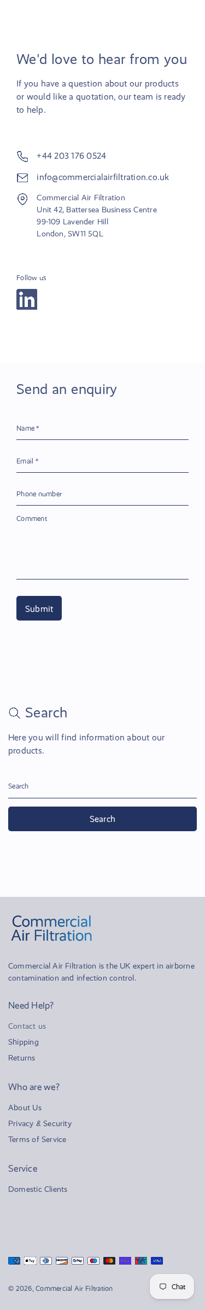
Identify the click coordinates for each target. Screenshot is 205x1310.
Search (102, 819)
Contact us (27, 1026)
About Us (25, 1107)
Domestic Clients (37, 1189)
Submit (39, 609)
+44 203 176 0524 (71, 155)
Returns (22, 1057)
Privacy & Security (40, 1123)
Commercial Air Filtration (74, 1288)
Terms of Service (37, 1139)
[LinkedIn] (26, 299)
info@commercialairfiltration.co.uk (103, 177)
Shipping (23, 1041)
